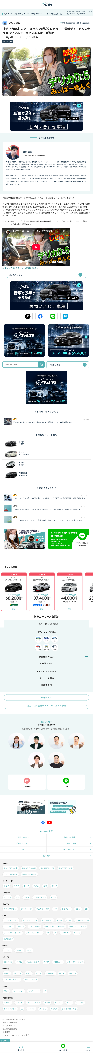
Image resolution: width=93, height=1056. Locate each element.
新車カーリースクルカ (12, 14)
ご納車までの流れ (23, 843)
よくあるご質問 (69, 843)
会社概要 (6, 1032)
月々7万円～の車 (11, 874)
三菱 (45, 886)
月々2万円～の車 (11, 868)
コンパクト (38, 649)
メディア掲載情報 (10, 1022)
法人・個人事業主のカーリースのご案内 (46, 705)
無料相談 (46, 855)
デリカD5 (5, 41)
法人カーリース (69, 849)
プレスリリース (9, 1026)
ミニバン (38, 641)
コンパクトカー (40, 897)
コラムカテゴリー (16, 274)
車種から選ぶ (54, 364)
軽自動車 (46, 649)
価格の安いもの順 (29, 874)
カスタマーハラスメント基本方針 (16, 1035)
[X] (27, 316)
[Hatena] (65, 316)
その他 (55, 649)
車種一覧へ (46, 697)
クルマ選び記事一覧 (54, 14)
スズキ (16, 886)
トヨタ (6, 886)
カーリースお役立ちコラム (34, 14)
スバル (36, 886)
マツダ (54, 886)
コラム (23, 849)
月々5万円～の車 (65, 868)
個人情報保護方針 (10, 1029)
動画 (11, 41)
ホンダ (26, 886)
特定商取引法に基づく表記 (14, 1019)
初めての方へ (23, 837)
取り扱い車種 (69, 837)
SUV (46, 641)
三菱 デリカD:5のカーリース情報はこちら (20, 267)
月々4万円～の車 (47, 868)
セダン (55, 641)
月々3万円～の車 (29, 868)
